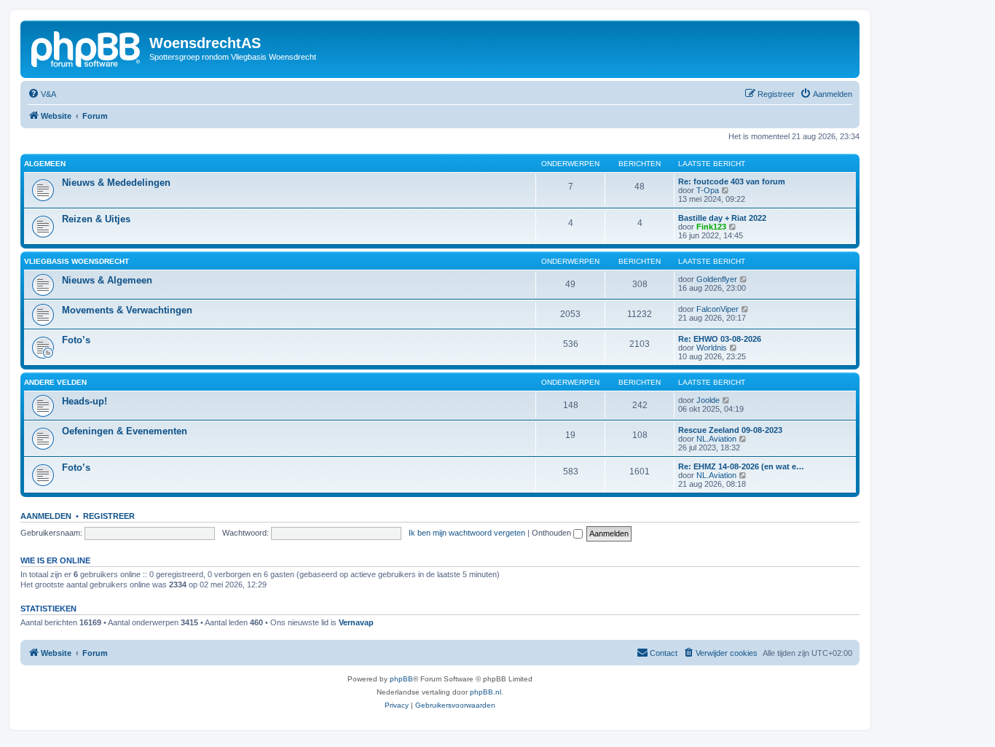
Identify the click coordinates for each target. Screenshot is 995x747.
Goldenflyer (716, 279)
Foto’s (76, 340)
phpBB (401, 679)
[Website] (86, 47)
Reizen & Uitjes (96, 219)
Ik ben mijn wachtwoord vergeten (467, 532)
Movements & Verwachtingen (127, 310)
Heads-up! (84, 401)
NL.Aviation (716, 438)
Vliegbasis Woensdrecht (76, 261)
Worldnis (711, 347)
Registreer (109, 516)
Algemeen (45, 164)
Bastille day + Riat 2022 (722, 218)
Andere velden (55, 382)
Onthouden (552, 532)
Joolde (708, 400)
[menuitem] (42, 94)
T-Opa (707, 190)
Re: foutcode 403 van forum (731, 181)
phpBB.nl (485, 692)
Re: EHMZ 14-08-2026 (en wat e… (741, 466)
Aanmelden (45, 516)
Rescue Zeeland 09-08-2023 (730, 430)
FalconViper (717, 309)
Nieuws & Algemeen (107, 280)
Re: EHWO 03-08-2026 (719, 339)
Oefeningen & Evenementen (124, 431)
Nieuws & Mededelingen (116, 182)
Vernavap (356, 622)
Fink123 (711, 226)
